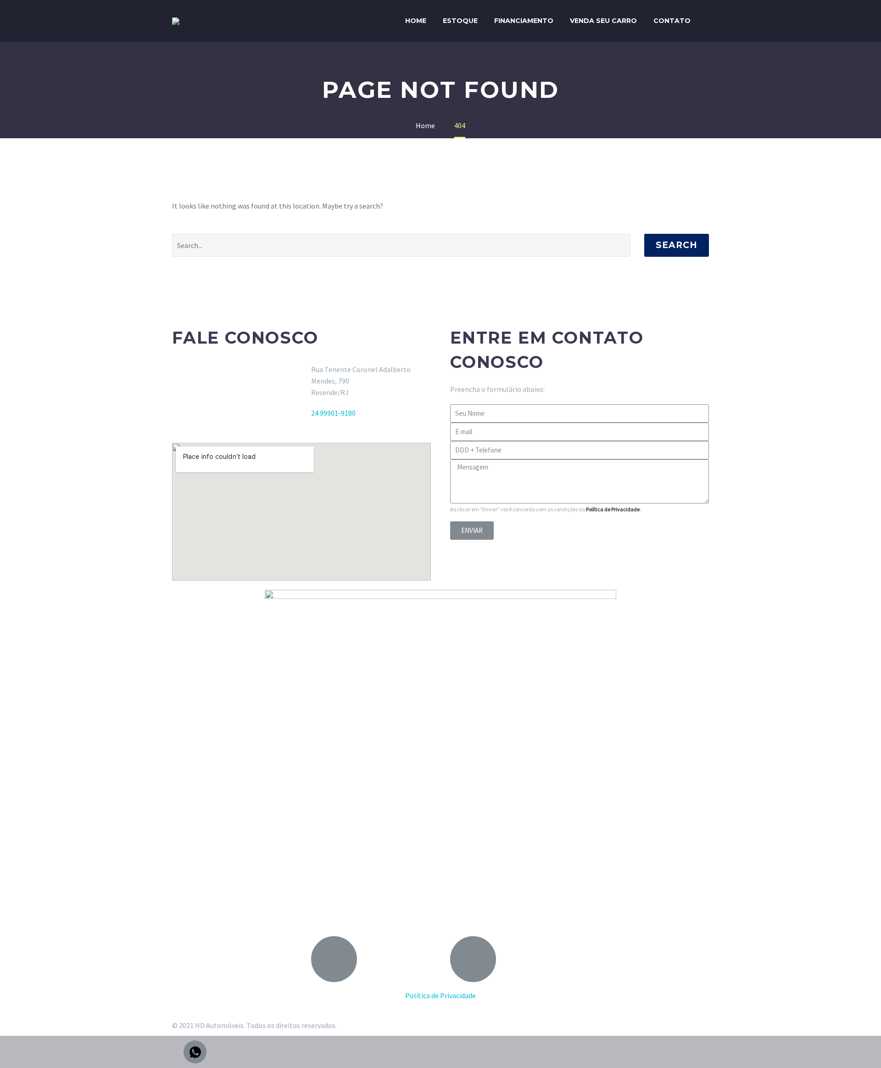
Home (415, 21)
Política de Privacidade (613, 509)
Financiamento (523, 21)
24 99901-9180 (333, 413)
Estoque (460, 21)
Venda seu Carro (603, 21)
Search (676, 245)
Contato (672, 21)
